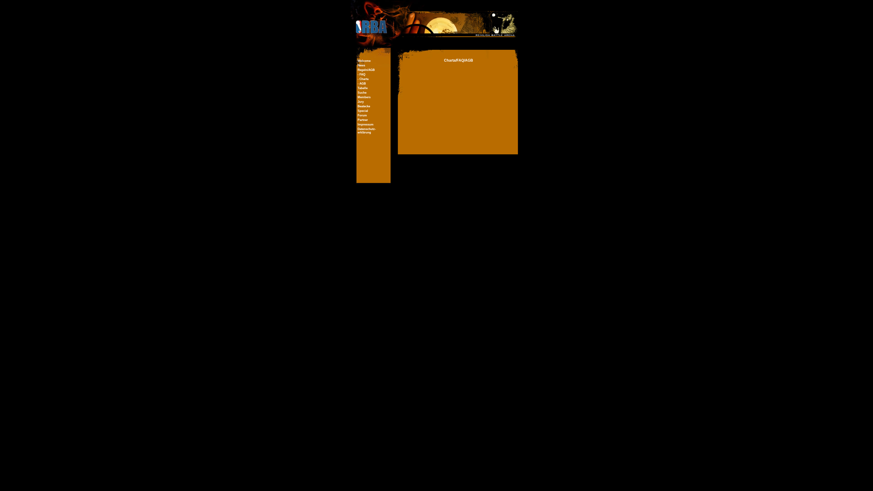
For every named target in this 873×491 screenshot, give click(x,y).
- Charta (363, 79)
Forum (362, 115)
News (361, 65)
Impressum (366, 124)
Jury (361, 101)
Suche (362, 92)
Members (364, 97)
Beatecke (364, 106)
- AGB (362, 83)
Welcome (364, 61)
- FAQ (361, 74)
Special (363, 111)
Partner (363, 120)
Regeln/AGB (366, 70)
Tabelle (363, 88)
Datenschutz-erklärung (367, 130)
